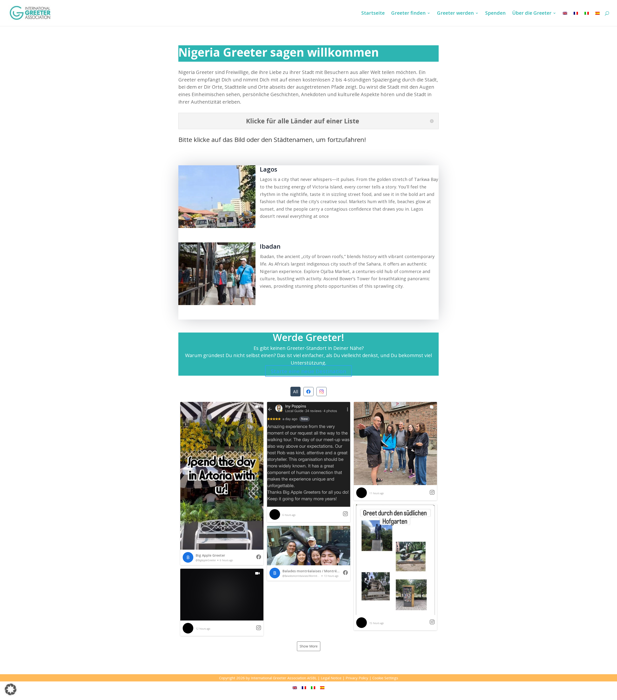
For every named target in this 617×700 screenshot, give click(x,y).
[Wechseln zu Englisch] (565, 18)
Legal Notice (331, 677)
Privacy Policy (357, 677)
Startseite (373, 13)
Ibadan (270, 246)
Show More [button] (309, 646)
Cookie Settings (385, 677)
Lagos (268, 169)
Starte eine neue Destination (308, 370)
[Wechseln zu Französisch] (576, 18)
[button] (221, 483)
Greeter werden (455, 13)
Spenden (495, 13)
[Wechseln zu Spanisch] (597, 18)
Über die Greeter (531, 13)
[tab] (295, 391)
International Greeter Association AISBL (284, 677)
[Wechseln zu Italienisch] (586, 18)
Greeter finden (408, 13)
